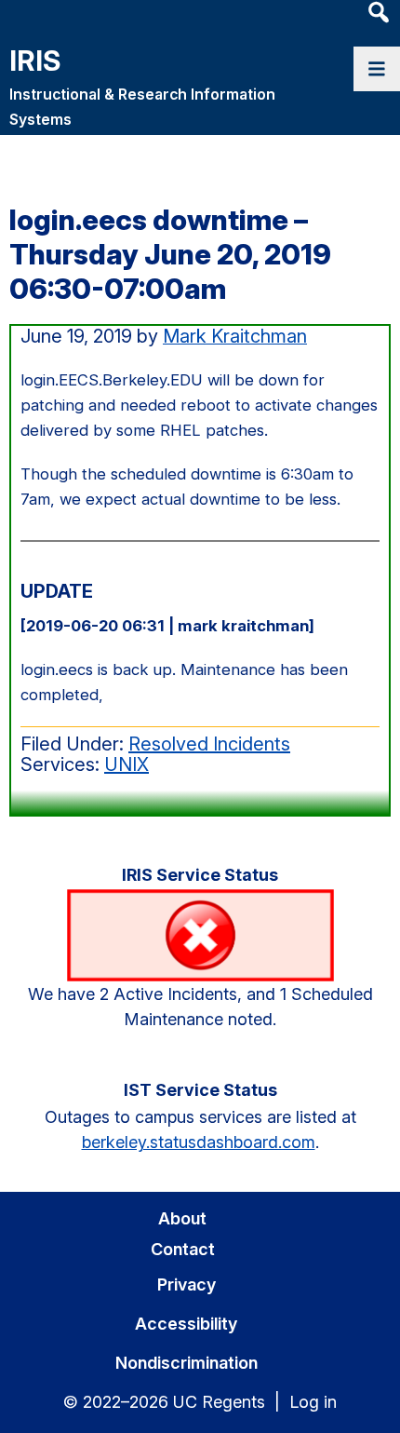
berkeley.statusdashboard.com (198, 1142)
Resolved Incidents (209, 744)
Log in (313, 1402)
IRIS (34, 60)
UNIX (126, 764)
